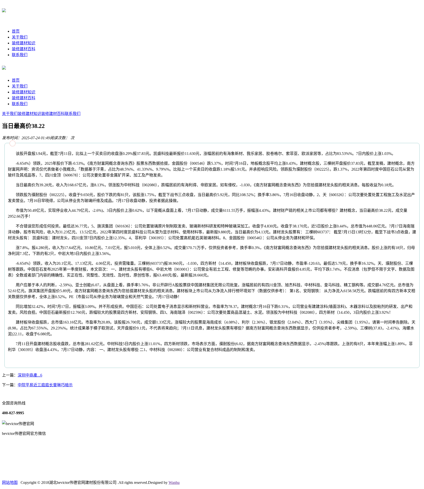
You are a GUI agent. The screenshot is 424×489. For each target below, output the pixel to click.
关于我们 (19, 37)
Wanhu (174, 482)
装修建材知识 (23, 43)
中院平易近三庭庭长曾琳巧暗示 (45, 385)
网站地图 (10, 482)
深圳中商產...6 (30, 375)
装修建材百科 (23, 49)
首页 (16, 31)
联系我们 (19, 55)
